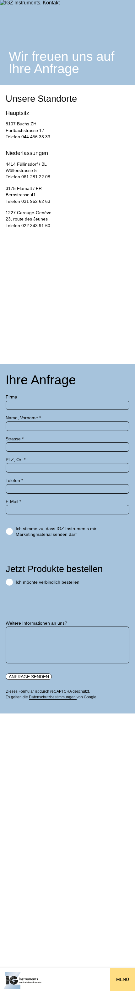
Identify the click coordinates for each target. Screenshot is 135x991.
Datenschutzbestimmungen (53, 697)
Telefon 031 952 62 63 (28, 201)
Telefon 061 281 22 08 (28, 177)
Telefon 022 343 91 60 (28, 225)
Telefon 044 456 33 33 (28, 137)
